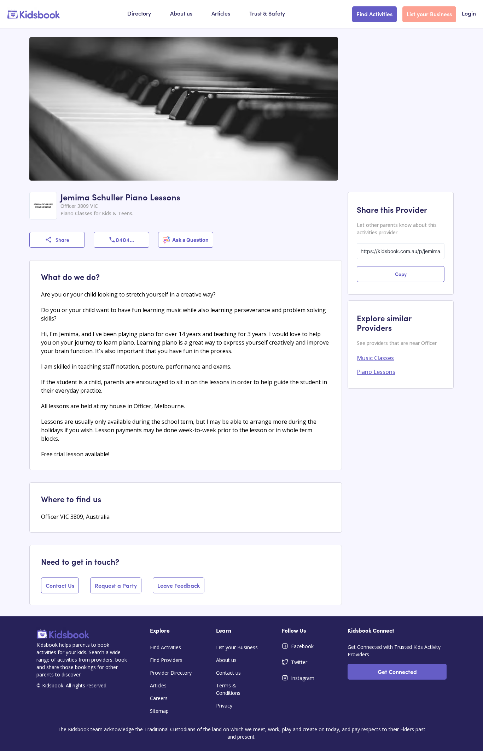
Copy (401, 273)
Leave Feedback (178, 585)
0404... (125, 240)
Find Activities (374, 14)
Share (62, 239)
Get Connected (397, 671)
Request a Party (116, 585)
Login (469, 14)
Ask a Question (190, 240)
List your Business (429, 14)
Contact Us (60, 585)
